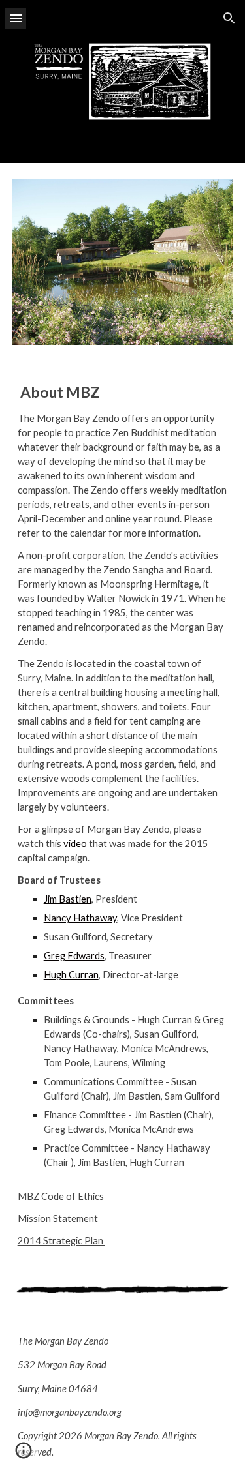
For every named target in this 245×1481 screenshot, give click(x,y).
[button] (15, 18)
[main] (122, 814)
